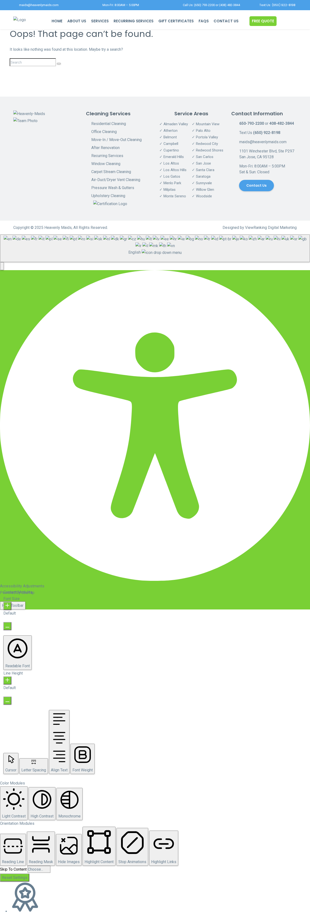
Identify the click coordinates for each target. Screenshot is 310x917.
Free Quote (263, 21)
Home (57, 21)
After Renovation (105, 147)
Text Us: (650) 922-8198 (277, 5)
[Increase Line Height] (7, 680)
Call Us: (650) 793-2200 (199, 5)
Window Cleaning (105, 163)
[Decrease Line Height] (7, 701)
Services (100, 21)
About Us (76, 21)
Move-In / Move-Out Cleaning (116, 139)
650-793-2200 (251, 123)
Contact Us (226, 21)
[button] (2, 266)
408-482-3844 (281, 123)
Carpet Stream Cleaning (111, 171)
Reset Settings (14, 877)
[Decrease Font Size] (7, 626)
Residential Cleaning (108, 123)
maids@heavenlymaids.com (39, 5)
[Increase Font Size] (7, 606)
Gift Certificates (176, 21)
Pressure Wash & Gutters (112, 187)
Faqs (204, 21)
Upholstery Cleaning (108, 195)
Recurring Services (134, 21)
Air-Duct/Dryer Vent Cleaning (115, 179)
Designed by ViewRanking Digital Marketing (260, 227)
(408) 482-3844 (229, 5)
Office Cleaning (104, 131)
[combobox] (155, 248)
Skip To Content (13, 869)
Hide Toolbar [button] (12, 605)
